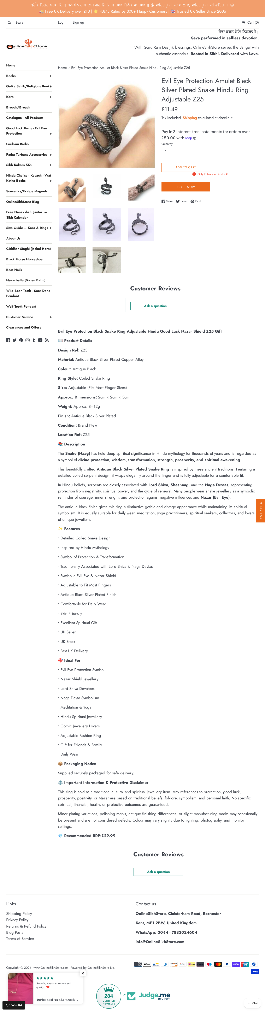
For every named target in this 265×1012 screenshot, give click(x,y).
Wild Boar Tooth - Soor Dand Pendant (28, 293)
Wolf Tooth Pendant (21, 306)
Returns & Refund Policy (26, 926)
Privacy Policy (17, 920)
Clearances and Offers (23, 327)
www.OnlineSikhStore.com (51, 967)
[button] (83, 973)
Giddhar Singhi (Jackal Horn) (28, 248)
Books (29, 75)
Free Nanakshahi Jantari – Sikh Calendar (26, 215)
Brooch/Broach (18, 107)
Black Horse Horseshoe (24, 259)
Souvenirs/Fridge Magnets (26, 191)
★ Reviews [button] (261, 510)
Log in (62, 22)
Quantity (167, 144)
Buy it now (186, 187)
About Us (13, 238)
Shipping (190, 117)
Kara (29, 96)
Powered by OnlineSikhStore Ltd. (93, 967)
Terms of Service (20, 938)
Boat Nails (14, 269)
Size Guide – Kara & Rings (29, 227)
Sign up (78, 22)
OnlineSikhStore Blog (22, 201)
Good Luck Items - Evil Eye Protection (29, 131)
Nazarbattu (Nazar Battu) (25, 280)
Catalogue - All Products (24, 117)
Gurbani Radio (17, 144)
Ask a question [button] (155, 305)
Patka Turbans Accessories (29, 154)
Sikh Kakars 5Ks (29, 164)
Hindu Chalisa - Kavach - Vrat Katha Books (29, 178)
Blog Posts (14, 932)
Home (10, 65)
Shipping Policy (19, 913)
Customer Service (29, 317)
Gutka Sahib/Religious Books (29, 86)
